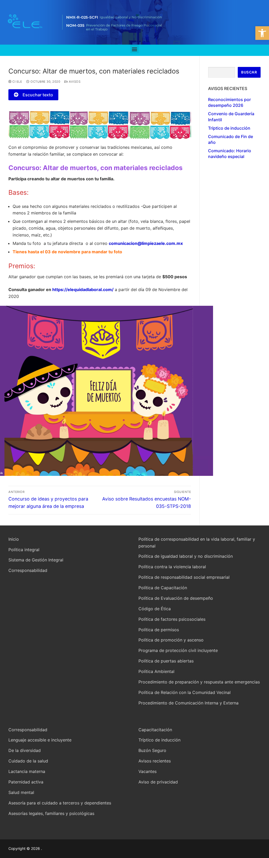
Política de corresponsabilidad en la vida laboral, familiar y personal (196, 542)
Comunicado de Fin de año (230, 139)
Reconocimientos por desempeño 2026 (229, 102)
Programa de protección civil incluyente (178, 650)
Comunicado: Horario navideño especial (229, 153)
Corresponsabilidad (27, 570)
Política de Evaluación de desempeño (175, 598)
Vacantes (147, 771)
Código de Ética (154, 608)
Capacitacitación (155, 729)
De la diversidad (24, 750)
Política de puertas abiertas (166, 661)
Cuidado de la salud (28, 761)
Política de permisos (158, 629)
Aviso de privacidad (158, 782)
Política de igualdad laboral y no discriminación (185, 556)
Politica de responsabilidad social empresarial (184, 577)
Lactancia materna (26, 771)
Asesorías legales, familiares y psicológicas (51, 813)
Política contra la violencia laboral (172, 566)
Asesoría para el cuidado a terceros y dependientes (59, 803)
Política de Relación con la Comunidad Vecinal (184, 692)
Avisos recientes (154, 761)
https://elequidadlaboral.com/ (82, 289)
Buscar (249, 72)
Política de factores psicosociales (171, 619)
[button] (262, 33)
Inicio (13, 539)
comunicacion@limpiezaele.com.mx (146, 243)
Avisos (74, 81)
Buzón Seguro (152, 750)
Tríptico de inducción (229, 128)
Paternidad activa (25, 782)
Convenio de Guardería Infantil (231, 116)
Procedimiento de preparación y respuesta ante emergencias (199, 682)
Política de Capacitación (162, 587)
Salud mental (21, 792)
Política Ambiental (156, 671)
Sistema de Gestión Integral (35, 559)
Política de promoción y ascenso (171, 640)
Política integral (23, 549)
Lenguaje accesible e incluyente (39, 740)
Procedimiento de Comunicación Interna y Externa (188, 703)
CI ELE (17, 81)
